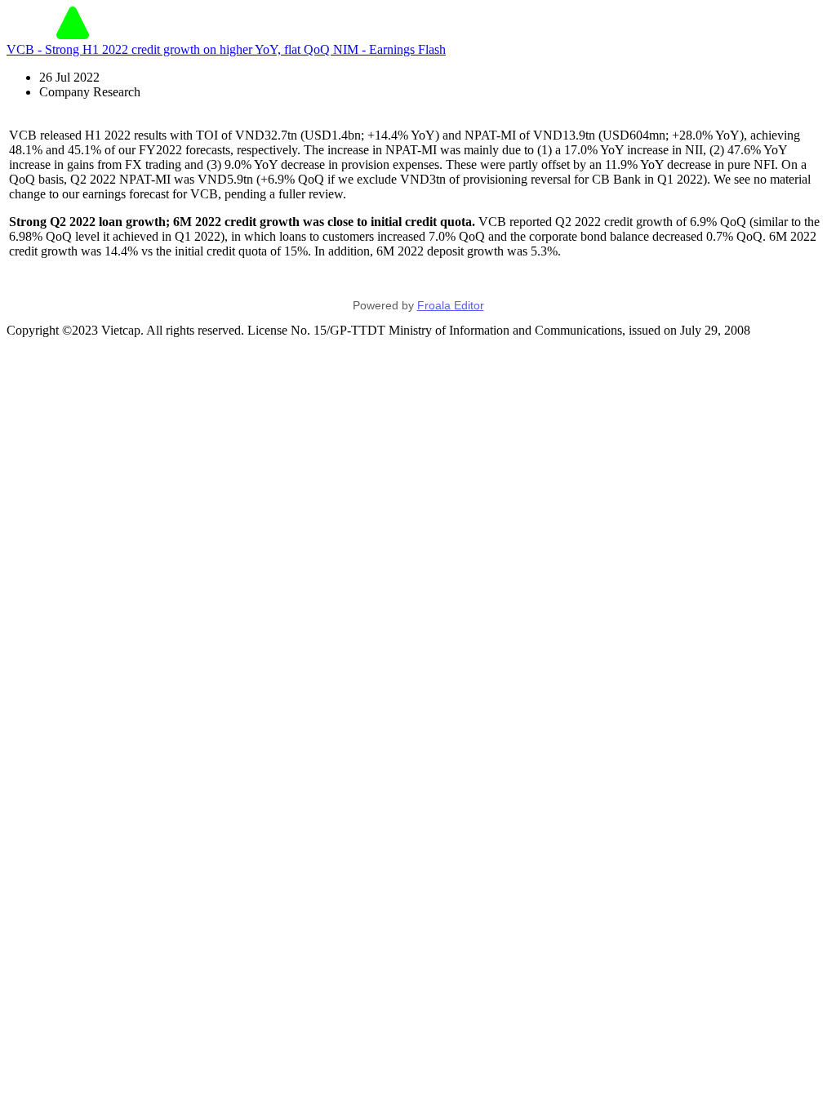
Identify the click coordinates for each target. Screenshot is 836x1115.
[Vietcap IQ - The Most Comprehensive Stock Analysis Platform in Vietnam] (73, 35)
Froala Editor (450, 305)
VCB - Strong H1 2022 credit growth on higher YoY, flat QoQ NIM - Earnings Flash (226, 49)
